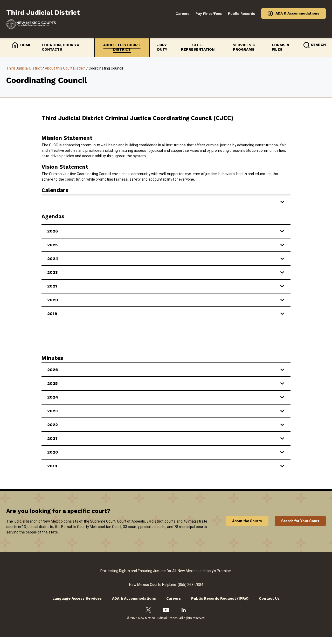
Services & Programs (244, 47)
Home (25, 45)
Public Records (241, 13)
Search (318, 45)
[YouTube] (166, 610)
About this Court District (121, 47)
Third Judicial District (24, 68)
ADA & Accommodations (297, 13)
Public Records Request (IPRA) (219, 598)
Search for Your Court (300, 521)
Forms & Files (280, 47)
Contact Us (269, 598)
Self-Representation (198, 47)
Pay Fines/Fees (209, 13)
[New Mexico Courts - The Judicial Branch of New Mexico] (43, 24)
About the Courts (247, 521)
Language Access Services (77, 598)
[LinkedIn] (183, 610)
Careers (182, 13)
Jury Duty (162, 47)
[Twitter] (148, 610)
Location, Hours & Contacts (61, 47)
